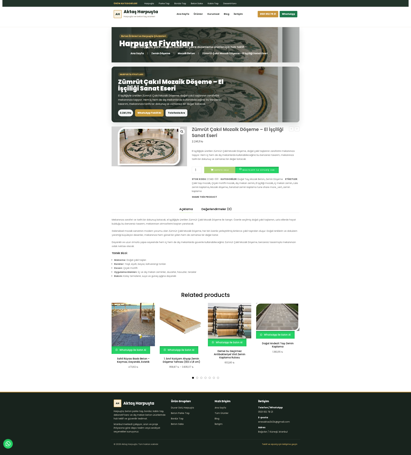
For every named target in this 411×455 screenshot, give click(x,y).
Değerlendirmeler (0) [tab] (216, 209)
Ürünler (198, 14)
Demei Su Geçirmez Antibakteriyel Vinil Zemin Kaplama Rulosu (229, 354)
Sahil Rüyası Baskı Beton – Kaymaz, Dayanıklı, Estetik (133, 360)
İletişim (238, 14)
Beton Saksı (197, 3)
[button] (182, 131)
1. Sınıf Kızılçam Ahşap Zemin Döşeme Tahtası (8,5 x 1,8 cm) (181, 360)
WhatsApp (288, 14)
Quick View (131, 328)
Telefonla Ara (176, 112)
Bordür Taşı (180, 3)
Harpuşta (149, 3)
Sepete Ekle (221, 170)
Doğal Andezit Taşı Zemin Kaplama (278, 345)
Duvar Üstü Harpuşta (182, 407)
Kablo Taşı (213, 3)
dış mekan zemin (245, 183)
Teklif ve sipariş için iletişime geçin (279, 444)
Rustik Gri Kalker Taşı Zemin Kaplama (291, 129)
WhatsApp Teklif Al (149, 112)
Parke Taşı (164, 3)
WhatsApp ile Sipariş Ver (258, 170)
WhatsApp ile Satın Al (132, 350)
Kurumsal (213, 14)
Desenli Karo (229, 3)
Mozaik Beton (186, 53)
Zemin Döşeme (160, 53)
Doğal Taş (243, 179)
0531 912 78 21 (268, 14)
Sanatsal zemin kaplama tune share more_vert (255, 187)
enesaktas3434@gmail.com (274, 421)
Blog (226, 14)
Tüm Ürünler (221, 413)
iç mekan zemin (283, 183)
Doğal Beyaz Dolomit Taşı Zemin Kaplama (297, 129)
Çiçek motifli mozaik (223, 183)
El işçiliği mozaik (264, 183)
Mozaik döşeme (219, 187)
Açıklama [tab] (186, 209)
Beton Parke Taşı (180, 413)
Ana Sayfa (183, 14)
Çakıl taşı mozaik (201, 183)
